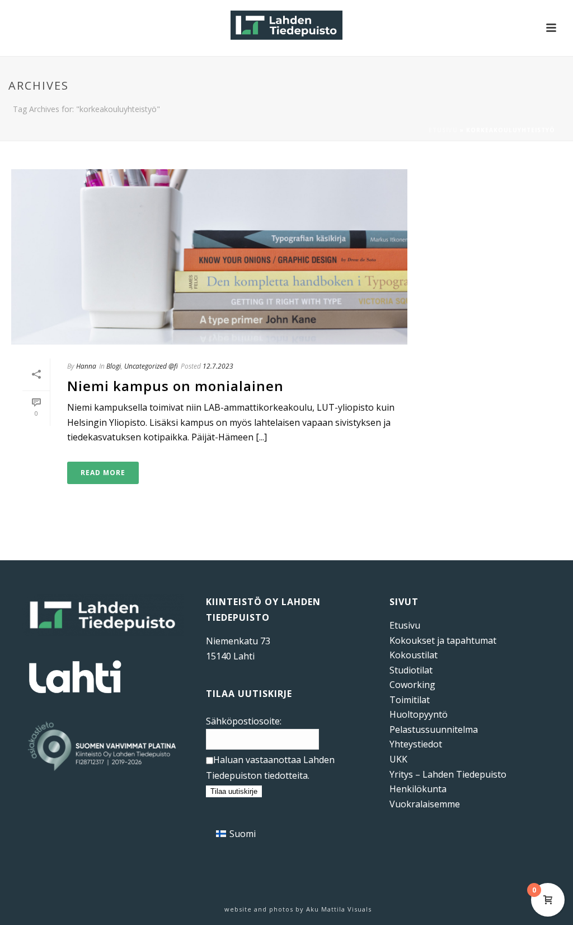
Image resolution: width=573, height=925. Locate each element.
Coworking (412, 684)
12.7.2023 (218, 366)
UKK (398, 759)
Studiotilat (411, 670)
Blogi (113, 366)
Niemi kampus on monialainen (175, 385)
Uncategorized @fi (151, 366)
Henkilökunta (418, 789)
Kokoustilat (413, 655)
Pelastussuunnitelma (433, 729)
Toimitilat (409, 700)
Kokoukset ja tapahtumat (442, 640)
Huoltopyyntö (418, 714)
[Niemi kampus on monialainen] (209, 257)
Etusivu (443, 130)
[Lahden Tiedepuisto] (286, 25)
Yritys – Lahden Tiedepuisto (447, 774)
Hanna (86, 366)
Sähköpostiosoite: (243, 721)
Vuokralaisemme (424, 804)
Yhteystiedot (415, 744)
